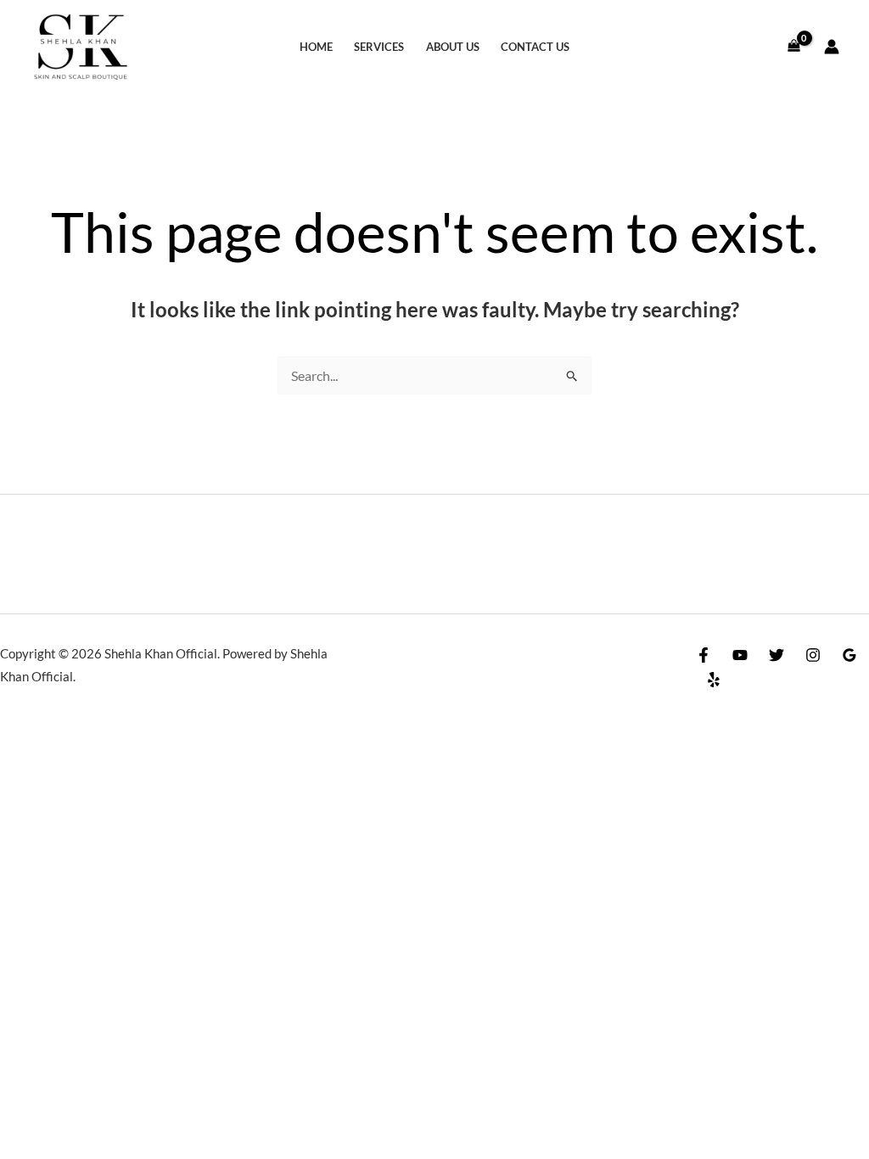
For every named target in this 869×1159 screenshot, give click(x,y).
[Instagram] (813, 655)
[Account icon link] (831, 46)
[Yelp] (713, 679)
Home (316, 46)
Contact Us (535, 46)
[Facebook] (703, 655)
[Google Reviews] (849, 655)
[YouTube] (740, 655)
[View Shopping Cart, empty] (793, 46)
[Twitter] (776, 655)
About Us (452, 46)
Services (379, 46)
